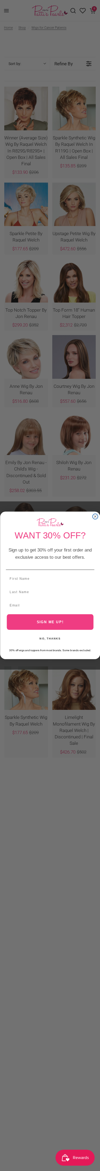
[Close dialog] (95, 516)
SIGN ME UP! (50, 622)
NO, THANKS (50, 638)
